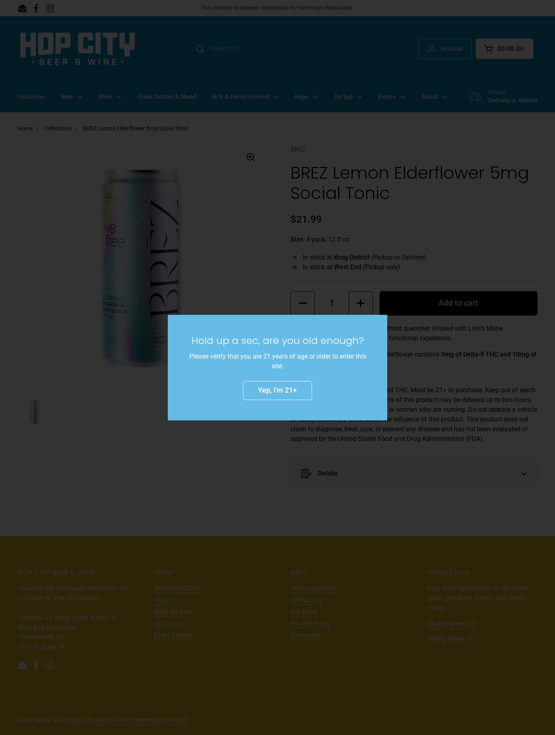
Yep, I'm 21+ (277, 390)
